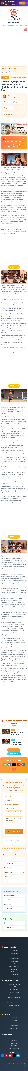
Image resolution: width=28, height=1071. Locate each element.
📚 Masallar (5, 77)
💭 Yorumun (8, 815)
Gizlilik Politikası (14, 1046)
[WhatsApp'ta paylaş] (5, 764)
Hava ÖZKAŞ (11, 97)
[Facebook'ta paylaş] (9, 764)
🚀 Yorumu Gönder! (14, 831)
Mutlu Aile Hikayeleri (14, 984)
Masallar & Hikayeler (14, 21)
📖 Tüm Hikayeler (14, 753)
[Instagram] (10, 1055)
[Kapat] (27, 3)
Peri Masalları (14, 950)
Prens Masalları (14, 961)
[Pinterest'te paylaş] (19, 764)
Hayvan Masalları (14, 964)
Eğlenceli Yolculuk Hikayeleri (14, 1002)
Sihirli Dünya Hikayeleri (14, 1005)
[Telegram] (18, 1055)
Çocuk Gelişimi (14, 1025)
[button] (25, 29)
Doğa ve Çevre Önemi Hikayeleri (14, 1008)
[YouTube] (6, 1055)
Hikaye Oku (14, 1020)
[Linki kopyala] (14, 769)
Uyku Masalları (14, 953)
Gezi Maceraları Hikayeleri (14, 1000)
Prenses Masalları (14, 958)
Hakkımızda (14, 1040)
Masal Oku (14, 1017)
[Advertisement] (14, 52)
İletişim (14, 1038)
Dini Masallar (14, 969)
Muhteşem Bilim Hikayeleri (14, 995)
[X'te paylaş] (14, 764)
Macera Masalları (14, 966)
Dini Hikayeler (14, 989)
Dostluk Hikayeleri (14, 992)
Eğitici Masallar (14, 956)
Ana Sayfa (5, 68)
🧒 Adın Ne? (8, 796)
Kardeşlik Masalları (14, 974)
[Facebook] (2, 1055)
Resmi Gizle (14, 267)
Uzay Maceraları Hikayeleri (14, 997)
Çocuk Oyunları (14, 1023)
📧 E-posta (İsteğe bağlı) (12, 804)
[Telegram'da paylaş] (23, 764)
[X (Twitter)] (14, 1055)
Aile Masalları (14, 972)
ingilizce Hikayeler (14, 987)
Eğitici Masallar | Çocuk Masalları (18, 77)
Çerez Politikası (14, 1043)
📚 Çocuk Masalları (14, 68)
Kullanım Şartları (14, 1048)
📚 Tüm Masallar (13, 750)
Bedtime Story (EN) (14, 1028)
